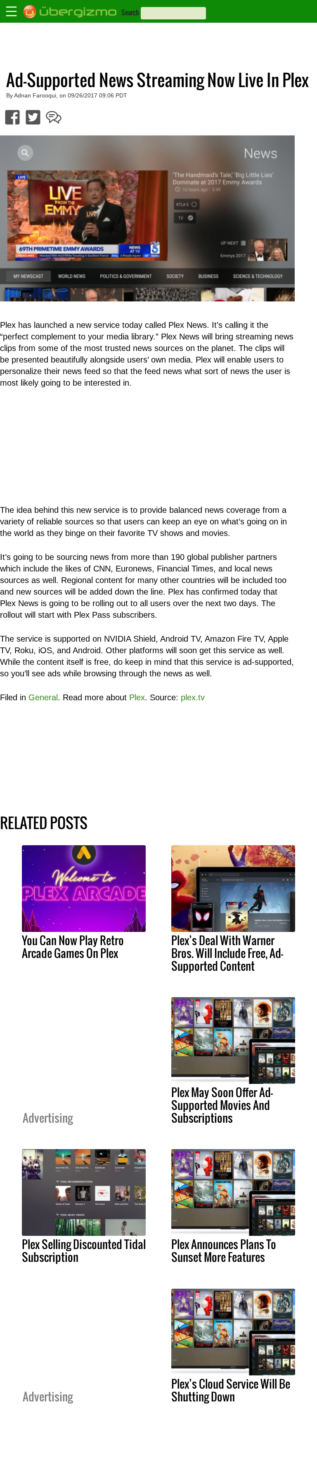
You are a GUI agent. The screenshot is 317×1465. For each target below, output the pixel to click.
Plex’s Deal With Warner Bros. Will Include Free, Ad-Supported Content (227, 953)
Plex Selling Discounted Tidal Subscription (84, 1250)
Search (130, 12)
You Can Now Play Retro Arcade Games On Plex (73, 946)
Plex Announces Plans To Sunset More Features (223, 1250)
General (43, 697)
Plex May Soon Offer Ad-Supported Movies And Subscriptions (222, 1105)
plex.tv (193, 697)
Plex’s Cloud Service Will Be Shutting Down (230, 1390)
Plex (137, 697)
